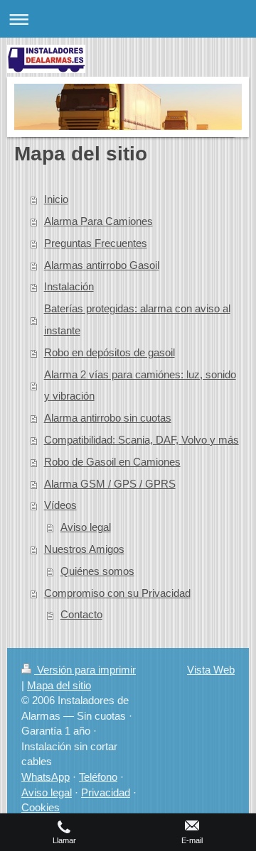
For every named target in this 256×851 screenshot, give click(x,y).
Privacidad (105, 792)
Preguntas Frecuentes (95, 243)
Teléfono (98, 777)
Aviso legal (85, 527)
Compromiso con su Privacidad (117, 593)
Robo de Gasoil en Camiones (112, 462)
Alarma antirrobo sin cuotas (107, 418)
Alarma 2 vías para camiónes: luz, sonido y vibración (140, 385)
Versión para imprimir (85, 670)
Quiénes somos (97, 571)
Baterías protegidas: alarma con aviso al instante (137, 319)
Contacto (81, 614)
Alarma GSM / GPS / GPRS (110, 484)
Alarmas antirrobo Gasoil (101, 265)
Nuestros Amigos (84, 549)
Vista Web (211, 670)
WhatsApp (45, 777)
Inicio (56, 199)
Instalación (69, 286)
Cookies (40, 807)
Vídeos (60, 505)
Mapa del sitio (59, 685)
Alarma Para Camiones (98, 221)
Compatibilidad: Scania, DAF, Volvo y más (141, 440)
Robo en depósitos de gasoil (109, 352)
